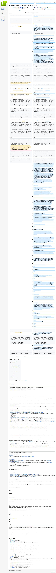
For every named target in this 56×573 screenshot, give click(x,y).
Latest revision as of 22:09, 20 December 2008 (41, 7)
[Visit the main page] (3, 3)
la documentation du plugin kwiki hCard (39, 427)
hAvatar (11, 389)
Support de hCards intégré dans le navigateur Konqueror (18, 426)
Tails (10, 421)
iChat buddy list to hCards (13, 443)
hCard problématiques (13, 565)
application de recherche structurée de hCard (27, 447)
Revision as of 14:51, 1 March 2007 (18, 7)
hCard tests (11, 555)
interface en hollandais (24, 456)
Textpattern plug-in (12, 459)
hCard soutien (12, 556)
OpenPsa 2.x (11, 446)
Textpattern (19, 424)
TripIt (10, 388)
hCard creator (11, 455)
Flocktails (11, 420)
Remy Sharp (34, 476)
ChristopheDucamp (51, 9)
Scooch (11, 418)
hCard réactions (12, 564)
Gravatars (23, 529)
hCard (23, 412)
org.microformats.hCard (13, 390)
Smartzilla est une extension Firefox (15, 423)
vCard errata (11, 566)
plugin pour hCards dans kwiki (14, 427)
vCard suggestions (12, 567)
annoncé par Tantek (36, 474)
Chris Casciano (18, 410)
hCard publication (12, 542)
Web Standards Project (23, 417)
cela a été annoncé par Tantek (38, 412)
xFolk (43, 421)
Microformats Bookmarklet (13, 406)
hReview (30, 412)
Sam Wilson (49, 462)
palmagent (11, 445)
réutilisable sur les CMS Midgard (41, 446)
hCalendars (27, 476)
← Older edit (20, 10)
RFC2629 (30, 441)
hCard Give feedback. (31, 456)
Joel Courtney (48, 460)
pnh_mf (11, 424)
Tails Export (51, 421)
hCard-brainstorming (30, 526)
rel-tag (40, 419)
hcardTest (46, 445)
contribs (24, 8)
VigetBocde (40, 9)
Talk (42, 9)
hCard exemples (12, 543)
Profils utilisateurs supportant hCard (15, 545)
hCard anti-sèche (12, 540)
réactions (16, 541)
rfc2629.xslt (11, 441)
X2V (22, 419)
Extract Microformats (12, 409)
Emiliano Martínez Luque (13, 447)
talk (21, 8)
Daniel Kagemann (45, 408)
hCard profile (11, 553)
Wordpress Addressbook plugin (13, 461)
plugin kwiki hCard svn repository (27, 427)
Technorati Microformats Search (14, 412)
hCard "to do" (11, 557)
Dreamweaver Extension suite (14, 417)
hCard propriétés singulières (14, 554)
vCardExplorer (12, 408)
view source (25, 7)
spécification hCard (24, 380)
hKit (10, 411)
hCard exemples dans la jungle (14, 544)
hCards (19, 476)
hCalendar (25, 412)
